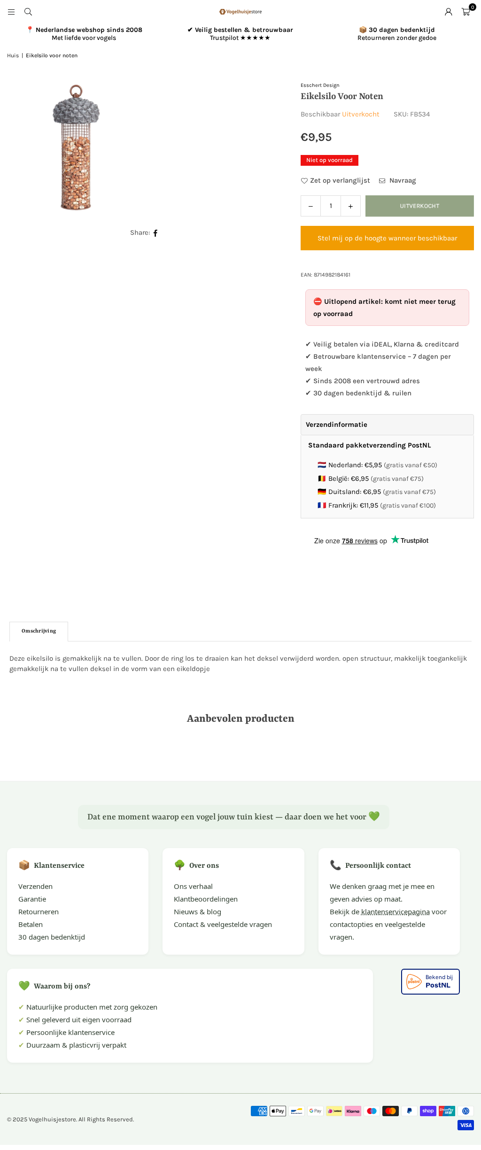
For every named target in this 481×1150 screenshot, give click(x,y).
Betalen (30, 924)
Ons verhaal (193, 886)
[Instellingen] (448, 11)
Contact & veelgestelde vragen (223, 924)
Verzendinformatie (336, 424)
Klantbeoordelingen (206, 898)
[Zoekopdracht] (28, 12)
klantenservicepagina (395, 911)
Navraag (402, 180)
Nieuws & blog (197, 911)
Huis (13, 55)
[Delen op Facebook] (155, 232)
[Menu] (11, 12)
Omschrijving (39, 631)
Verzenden (35, 886)
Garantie (32, 898)
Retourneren (38, 911)
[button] (465, 11)
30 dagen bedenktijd (51, 937)
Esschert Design (320, 85)
